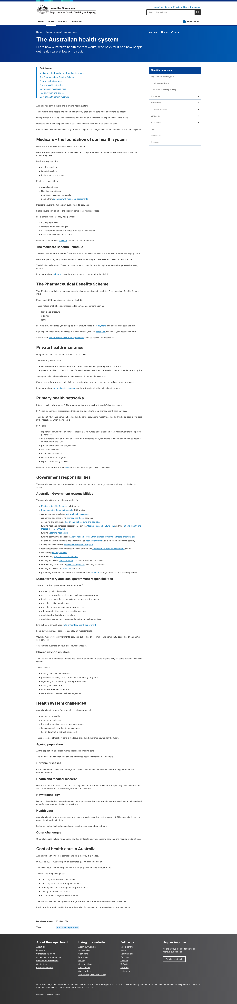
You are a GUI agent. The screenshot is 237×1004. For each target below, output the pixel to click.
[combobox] (170, 12)
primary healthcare (75, 518)
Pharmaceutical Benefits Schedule (57, 510)
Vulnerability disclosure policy (92, 974)
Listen (155, 32)
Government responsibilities (53, 89)
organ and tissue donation (66, 556)
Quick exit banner (86, 964)
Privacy (81, 960)
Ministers (177, 7)
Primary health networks (51, 85)
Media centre (126, 947)
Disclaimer (83, 957)
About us (158, 7)
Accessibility (84, 950)
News (185, 7)
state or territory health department (79, 625)
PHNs (67, 467)
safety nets (58, 274)
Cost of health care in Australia (54, 97)
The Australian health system (162, 77)
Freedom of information (47, 960)
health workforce (94, 540)
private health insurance (64, 388)
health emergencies (75, 564)
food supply (68, 568)
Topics (51, 21)
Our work (63, 21)
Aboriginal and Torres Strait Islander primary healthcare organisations (102, 536)
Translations (193, 21)
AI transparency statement (48, 957)
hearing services (59, 552)
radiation (95, 572)
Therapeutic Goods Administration (108, 548)
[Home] (66, 9)
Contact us (195, 7)
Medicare (63, 240)
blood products (66, 560)
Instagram (125, 971)
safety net (101, 331)
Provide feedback (174, 959)
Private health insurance (51, 81)
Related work (156, 135)
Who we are (155, 96)
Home (41, 21)
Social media (84, 967)
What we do (155, 122)
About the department (66, 32)
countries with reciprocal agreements (70, 199)
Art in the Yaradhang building (164, 90)
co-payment (100, 325)
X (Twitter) (125, 964)
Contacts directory (45, 967)
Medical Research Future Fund (101, 526)
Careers (168, 7)
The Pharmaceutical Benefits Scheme (57, 77)
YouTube (124, 967)
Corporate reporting (159, 109)
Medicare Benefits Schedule (54, 506)
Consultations (126, 953)
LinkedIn (124, 960)
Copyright (83, 953)
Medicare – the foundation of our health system (62, 73)
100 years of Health (161, 83)
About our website (87, 947)
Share (176, 32)
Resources (76, 21)
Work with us (156, 103)
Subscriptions (84, 971)
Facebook (125, 957)
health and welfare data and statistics (82, 522)
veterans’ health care (58, 533)
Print (166, 32)
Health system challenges (52, 93)
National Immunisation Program (78, 544)
